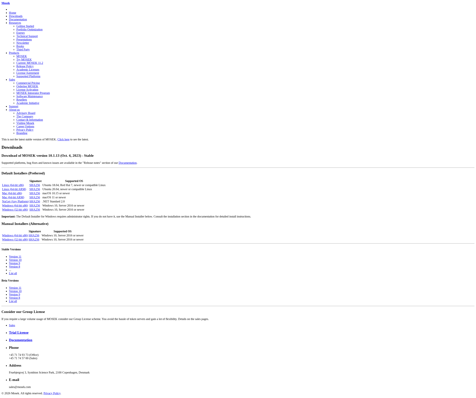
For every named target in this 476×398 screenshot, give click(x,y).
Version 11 (15, 256)
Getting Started (25, 26)
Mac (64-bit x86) (12, 193)
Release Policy (25, 66)
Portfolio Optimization (29, 29)
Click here (63, 139)
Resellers (21, 99)
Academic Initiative (27, 103)
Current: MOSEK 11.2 (29, 62)
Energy (20, 32)
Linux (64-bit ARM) (14, 189)
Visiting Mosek (25, 123)
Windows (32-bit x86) (15, 209)
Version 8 (14, 266)
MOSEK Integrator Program (33, 93)
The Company (24, 116)
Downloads (15, 16)
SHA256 (34, 185)
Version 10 (15, 259)
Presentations (24, 39)
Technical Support (27, 36)
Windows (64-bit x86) (15, 205)
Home (12, 12)
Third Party (23, 49)
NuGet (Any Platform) (15, 201)
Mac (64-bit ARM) (13, 197)
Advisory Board (25, 113)
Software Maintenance (29, 96)
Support (13, 106)
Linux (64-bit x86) (13, 185)
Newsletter (22, 42)
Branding (21, 133)
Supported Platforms (28, 76)
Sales (12, 79)
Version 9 (14, 263)
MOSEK (21, 56)
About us (14, 109)
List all (13, 273)
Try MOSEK (24, 59)
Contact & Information (29, 119)
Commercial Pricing (28, 83)
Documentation (18, 19)
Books (20, 46)
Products (14, 52)
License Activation (27, 89)
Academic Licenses (27, 69)
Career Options (25, 126)
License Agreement (27, 72)
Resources (15, 22)
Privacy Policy (24, 129)
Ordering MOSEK (27, 86)
